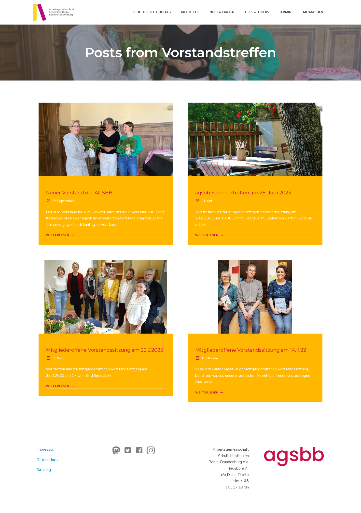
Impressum (46, 449)
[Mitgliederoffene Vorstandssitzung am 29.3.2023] (106, 296)
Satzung (44, 469)
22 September (63, 201)
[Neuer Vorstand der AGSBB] (106, 139)
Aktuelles (190, 12)
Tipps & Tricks (256, 12)
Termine (286, 12)
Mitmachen (313, 12)
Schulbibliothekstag (151, 12)
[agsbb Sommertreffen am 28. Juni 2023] (255, 139)
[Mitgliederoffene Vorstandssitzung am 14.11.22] (255, 296)
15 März (58, 358)
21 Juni (206, 201)
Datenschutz (48, 459)
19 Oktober (210, 358)
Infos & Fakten (221, 12)
